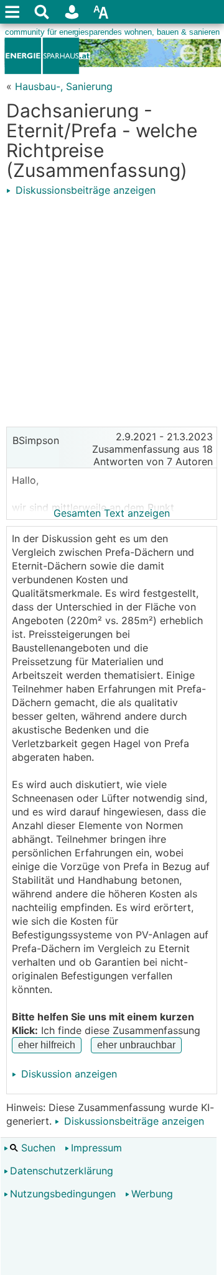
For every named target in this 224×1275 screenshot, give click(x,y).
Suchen (36, 1147)
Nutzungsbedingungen (63, 1193)
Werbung (152, 1193)
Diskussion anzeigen (67, 1074)
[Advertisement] (112, 308)
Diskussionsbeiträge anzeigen (84, 190)
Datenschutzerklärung (61, 1170)
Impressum (96, 1147)
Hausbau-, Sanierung (64, 86)
